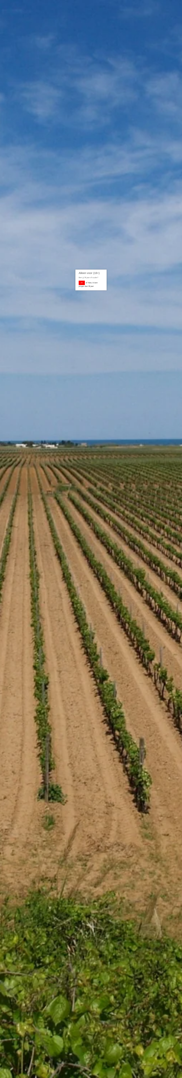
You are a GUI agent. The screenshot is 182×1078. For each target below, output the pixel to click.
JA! (81, 283)
